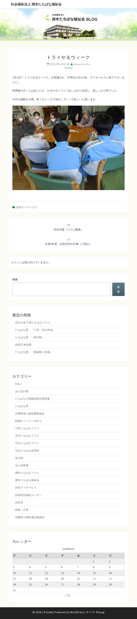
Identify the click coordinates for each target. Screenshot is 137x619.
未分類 (19, 458)
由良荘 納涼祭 (23, 344)
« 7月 (67, 595)
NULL (18, 384)
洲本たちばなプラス (27, 472)
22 (94, 578)
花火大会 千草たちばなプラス (32, 322)
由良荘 (19, 502)
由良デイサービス (27, 207)
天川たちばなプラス (27, 435)
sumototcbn (82, 64)
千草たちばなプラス (27, 428)
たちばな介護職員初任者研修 (32, 398)
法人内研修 (21, 465)
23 (110, 578)
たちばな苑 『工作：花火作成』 (35, 330)
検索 (15, 279)
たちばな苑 (21, 406)
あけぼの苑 (21, 391)
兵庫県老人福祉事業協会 (29, 413)
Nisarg (100, 612)
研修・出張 (21, 509)
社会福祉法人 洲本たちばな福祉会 (36, 4)
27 (62, 584)
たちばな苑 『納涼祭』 (29, 337)
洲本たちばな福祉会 (27, 480)
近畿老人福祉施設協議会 (29, 517)
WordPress (77, 612)
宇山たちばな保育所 (27, 450)
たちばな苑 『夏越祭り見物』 (33, 352)
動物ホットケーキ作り (28, 421)
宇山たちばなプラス (27, 443)
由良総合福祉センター (28, 495)
